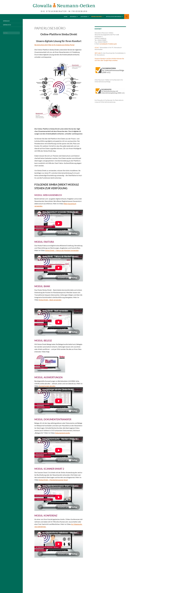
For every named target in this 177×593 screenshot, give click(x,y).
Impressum (6, 21)
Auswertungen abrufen (47, 386)
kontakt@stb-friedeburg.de (108, 44)
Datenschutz (7, 24)
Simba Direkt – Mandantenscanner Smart (53, 480)
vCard (97, 47)
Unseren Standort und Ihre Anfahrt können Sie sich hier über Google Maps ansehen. (109, 59)
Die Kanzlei (73, 16)
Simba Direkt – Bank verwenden (50, 300)
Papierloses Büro (96, 16)
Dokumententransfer (62, 433)
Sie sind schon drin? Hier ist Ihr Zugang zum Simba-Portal (54, 45)
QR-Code (98, 53)
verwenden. (38, 206)
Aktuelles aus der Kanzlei (113, 16)
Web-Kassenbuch (70, 204)
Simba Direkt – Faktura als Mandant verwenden (62, 250)
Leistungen (84, 16)
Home (65, 16)
